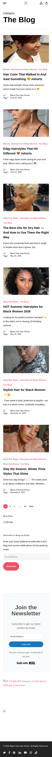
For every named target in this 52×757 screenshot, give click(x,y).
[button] (4, 3)
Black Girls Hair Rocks (20, 95)
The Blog (43, 69)
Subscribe (11, 566)
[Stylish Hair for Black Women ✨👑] (26, 359)
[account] (41, 3)
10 (25, 506)
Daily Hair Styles (11, 218)
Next (31, 506)
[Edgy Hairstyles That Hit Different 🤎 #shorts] (26, 123)
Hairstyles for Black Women (24, 69)
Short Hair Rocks (11, 464)
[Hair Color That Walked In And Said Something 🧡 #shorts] (26, 49)
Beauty (6, 69)
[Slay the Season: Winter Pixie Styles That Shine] (26, 438)
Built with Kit (26, 663)
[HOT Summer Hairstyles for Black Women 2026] (26, 281)
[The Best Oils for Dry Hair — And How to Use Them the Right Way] (26, 197)
